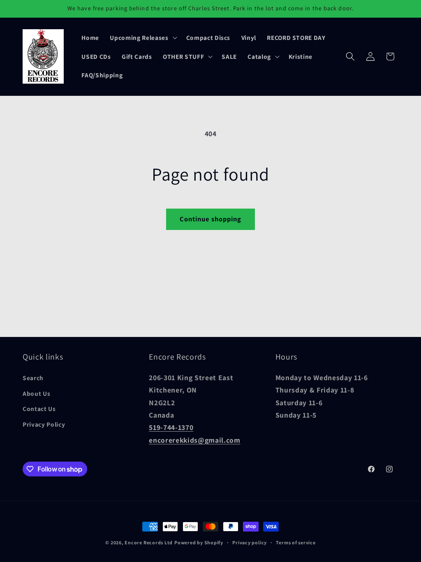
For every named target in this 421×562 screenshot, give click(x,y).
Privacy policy (249, 542)
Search (33, 378)
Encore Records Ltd (149, 542)
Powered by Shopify (198, 542)
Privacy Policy (44, 424)
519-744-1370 (171, 427)
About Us (36, 393)
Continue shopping (211, 218)
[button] (142, 37)
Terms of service (295, 542)
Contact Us (39, 408)
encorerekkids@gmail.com (194, 440)
